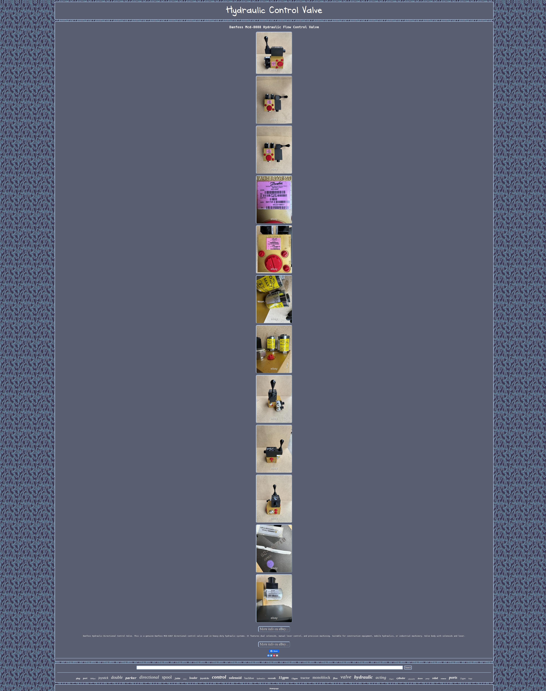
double (117, 677)
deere (420, 678)
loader (193, 678)
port (85, 678)
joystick (103, 678)
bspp (470, 678)
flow (335, 678)
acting (381, 677)
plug (78, 678)
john (177, 678)
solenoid (235, 678)
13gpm (294, 678)
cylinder (400, 678)
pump (427, 679)
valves (185, 679)
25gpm (391, 679)
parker (130, 678)
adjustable (411, 679)
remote (443, 678)
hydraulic (363, 677)
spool (167, 677)
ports (453, 677)
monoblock (321, 677)
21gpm (463, 678)
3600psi (93, 679)
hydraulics (261, 678)
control (219, 677)
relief (435, 678)
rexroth (272, 678)
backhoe (249, 678)
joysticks (204, 678)
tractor (305, 678)
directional (149, 677)
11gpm (284, 677)
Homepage (274, 688)
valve (346, 677)
